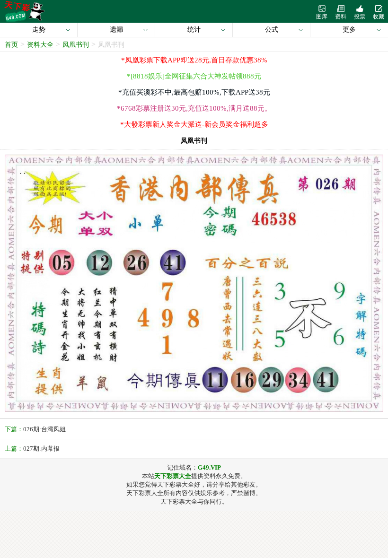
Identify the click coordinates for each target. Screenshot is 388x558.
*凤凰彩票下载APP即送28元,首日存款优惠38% (194, 60)
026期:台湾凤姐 (44, 429)
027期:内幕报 (41, 448)
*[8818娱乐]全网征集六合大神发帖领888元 (194, 76)
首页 (11, 44)
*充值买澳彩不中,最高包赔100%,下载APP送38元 (194, 92)
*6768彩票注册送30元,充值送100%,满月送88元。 (194, 108)
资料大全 (40, 44)
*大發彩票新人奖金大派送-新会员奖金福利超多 (194, 124)
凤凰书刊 (75, 44)
